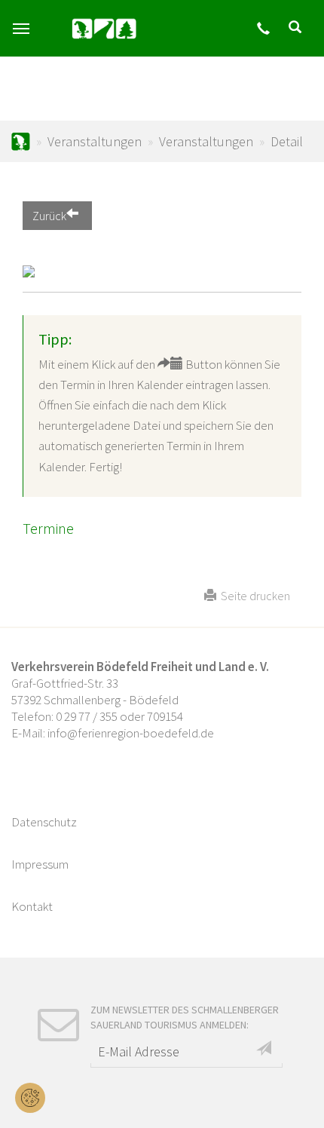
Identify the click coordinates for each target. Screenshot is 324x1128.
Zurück (49, 215)
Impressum (40, 864)
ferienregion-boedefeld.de (20, 141)
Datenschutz (44, 822)
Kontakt (32, 906)
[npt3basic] (103, 28)
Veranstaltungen (94, 141)
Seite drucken (253, 595)
